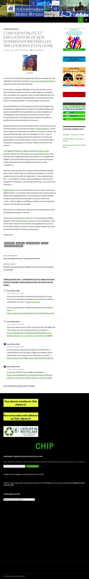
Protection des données (13, 246)
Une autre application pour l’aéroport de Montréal (21, 257)
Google (45, 243)
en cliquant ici (32, 229)
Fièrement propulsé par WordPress (14, 576)
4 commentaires (38, 50)
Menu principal (86, 20)
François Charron (29, 221)
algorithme (8, 190)
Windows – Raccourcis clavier (73, 135)
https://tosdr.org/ (33, 302)
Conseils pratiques (10, 29)
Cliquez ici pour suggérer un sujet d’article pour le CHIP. (23, 474)
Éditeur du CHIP (22, 50)
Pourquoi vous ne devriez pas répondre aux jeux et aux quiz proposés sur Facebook (28, 267)
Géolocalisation (33, 243)
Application (9, 243)
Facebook (20, 243)
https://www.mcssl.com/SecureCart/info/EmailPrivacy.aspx (30, 313)
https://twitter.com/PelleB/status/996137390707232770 (30, 358)
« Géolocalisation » (42, 128)
